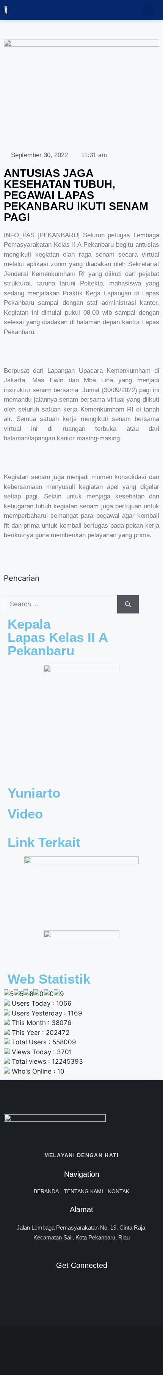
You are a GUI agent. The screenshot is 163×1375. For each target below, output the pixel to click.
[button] (148, 10)
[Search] (128, 604)
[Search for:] (60, 604)
